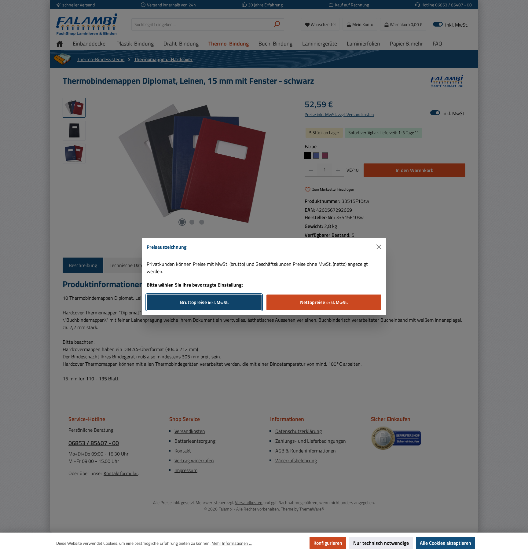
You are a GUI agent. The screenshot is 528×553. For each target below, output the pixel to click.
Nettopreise (324, 302)
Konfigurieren (328, 543)
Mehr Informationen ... (231, 543)
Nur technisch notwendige (381, 543)
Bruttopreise (204, 302)
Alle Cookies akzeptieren (445, 543)
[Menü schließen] (379, 247)
